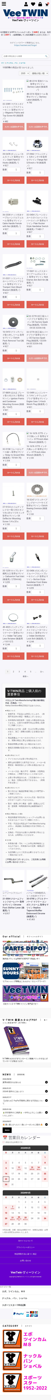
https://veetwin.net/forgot (25, 45)
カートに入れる (13, 180)
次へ (42, 672)
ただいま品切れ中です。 (14, 127)
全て (2, 63)
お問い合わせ (25, 1261)
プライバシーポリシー (25, 1247)
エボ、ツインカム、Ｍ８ (13, 1291)
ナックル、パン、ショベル (16, 63)
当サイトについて (25, 1241)
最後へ (25, 676)
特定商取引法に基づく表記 (25, 1254)
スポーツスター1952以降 (14, 1305)
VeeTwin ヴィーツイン (25, 20)
